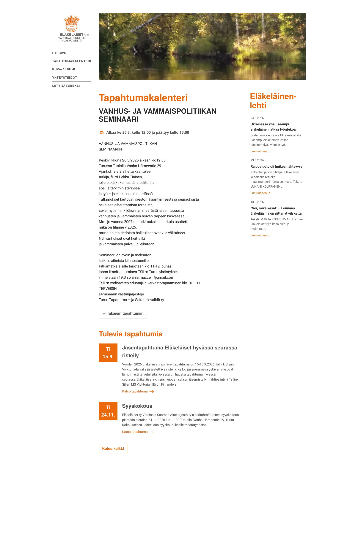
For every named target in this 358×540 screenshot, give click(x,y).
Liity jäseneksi (66, 85)
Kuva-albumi (63, 69)
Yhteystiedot (64, 77)
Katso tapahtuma (135, 391)
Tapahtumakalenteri (71, 61)
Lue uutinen (259, 151)
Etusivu (59, 53)
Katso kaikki (113, 448)
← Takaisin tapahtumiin (123, 313)
